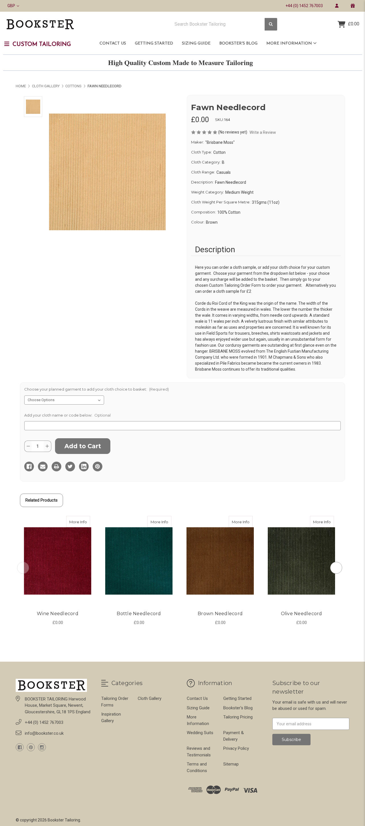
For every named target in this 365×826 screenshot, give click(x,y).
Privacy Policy (236, 748)
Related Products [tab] (41, 500)
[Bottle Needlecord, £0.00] (139, 561)
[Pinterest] (97, 466)
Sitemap (231, 764)
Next (336, 568)
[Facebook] (29, 466)
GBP (11, 5)
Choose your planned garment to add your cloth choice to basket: (96, 389)
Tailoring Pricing (238, 717)
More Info (79, 521)
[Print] (56, 466)
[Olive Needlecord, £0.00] (301, 561)
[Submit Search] (271, 24)
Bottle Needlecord (139, 613)
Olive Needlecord (301, 613)
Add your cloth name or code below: (67, 415)
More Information (289, 43)
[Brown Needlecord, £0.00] (220, 561)
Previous (23, 568)
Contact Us (113, 43)
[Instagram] (42, 747)
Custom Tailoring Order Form (235, 285)
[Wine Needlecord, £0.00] (57, 561)
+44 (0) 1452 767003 (304, 5)
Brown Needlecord (220, 613)
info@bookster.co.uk (44, 733)
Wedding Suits (200, 732)
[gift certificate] (352, 5)
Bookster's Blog (238, 43)
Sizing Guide (196, 43)
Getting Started (154, 43)
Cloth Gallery (149, 698)
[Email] (43, 466)
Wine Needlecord (57, 613)
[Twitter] (70, 466)
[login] (336, 5)
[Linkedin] (84, 466)
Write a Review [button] (263, 132)
